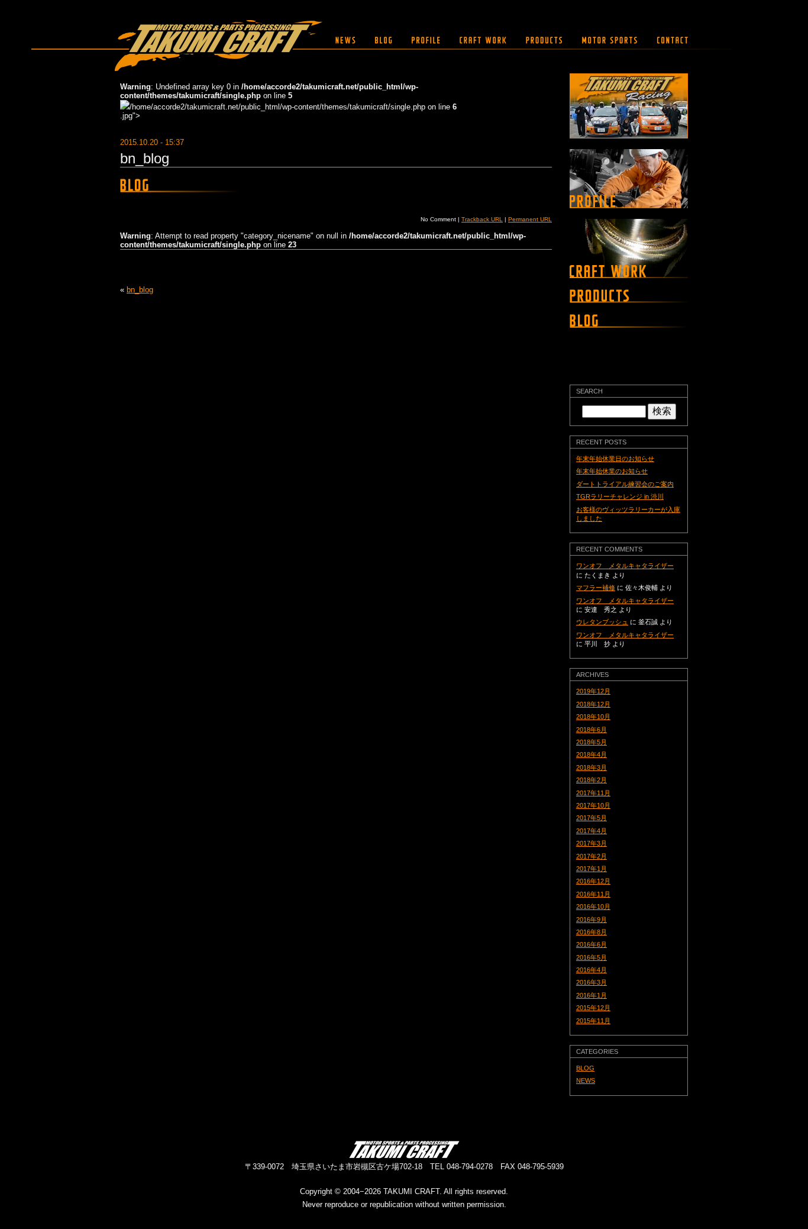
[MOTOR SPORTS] (609, 40)
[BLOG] (383, 40)
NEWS (585, 1080)
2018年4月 (591, 754)
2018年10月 (593, 716)
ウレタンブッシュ (602, 621)
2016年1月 (591, 995)
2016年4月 (591, 969)
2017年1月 (591, 868)
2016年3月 (591, 982)
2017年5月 (591, 817)
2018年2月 (591, 779)
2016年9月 (591, 919)
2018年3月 (591, 767)
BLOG (585, 1068)
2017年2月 (591, 856)
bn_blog (144, 158)
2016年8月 (591, 932)
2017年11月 (593, 792)
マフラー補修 (595, 587)
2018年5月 (591, 742)
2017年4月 (591, 830)
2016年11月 (593, 894)
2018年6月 (591, 729)
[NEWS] (345, 40)
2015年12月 (593, 1007)
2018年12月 (593, 704)
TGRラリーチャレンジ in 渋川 (620, 496)
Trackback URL (482, 219)
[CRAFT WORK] (483, 40)
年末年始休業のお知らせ (612, 471)
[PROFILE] (426, 40)
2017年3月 (591, 843)
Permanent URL (530, 219)
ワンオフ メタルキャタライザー (625, 565)
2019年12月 (593, 691)
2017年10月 (593, 805)
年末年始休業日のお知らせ (615, 458)
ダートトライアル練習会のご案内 (625, 484)
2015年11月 (593, 1020)
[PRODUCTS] (544, 40)
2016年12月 (593, 881)
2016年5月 (591, 957)
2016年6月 (591, 944)
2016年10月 (593, 906)
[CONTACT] (669, 40)
